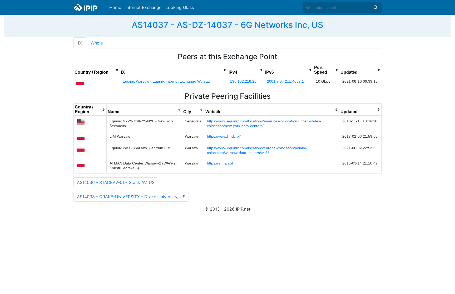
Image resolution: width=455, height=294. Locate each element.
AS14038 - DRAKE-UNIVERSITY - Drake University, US (131, 196)
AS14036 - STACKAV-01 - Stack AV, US (116, 182)
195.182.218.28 (243, 81)
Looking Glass (180, 7)
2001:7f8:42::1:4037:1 (285, 81)
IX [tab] (80, 43)
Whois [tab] (97, 43)
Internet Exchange (143, 7)
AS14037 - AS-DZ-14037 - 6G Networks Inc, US (227, 25)
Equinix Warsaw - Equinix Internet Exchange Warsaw (166, 81)
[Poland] (80, 81)
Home (115, 7)
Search (375, 7)
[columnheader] (96, 70)
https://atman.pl (220, 163)
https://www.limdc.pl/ (224, 136)
